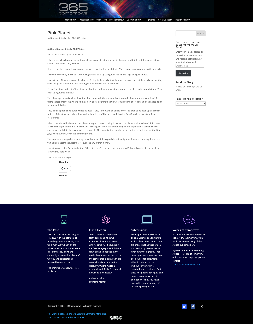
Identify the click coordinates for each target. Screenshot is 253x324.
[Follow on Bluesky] (184, 306)
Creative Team (165, 20)
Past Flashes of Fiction (90, 20)
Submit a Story (134, 20)
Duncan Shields (58, 38)
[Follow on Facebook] (193, 306)
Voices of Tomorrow (114, 20)
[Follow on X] (201, 306)
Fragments (150, 20)
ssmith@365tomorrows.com (186, 264)
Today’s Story (69, 20)
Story (84, 38)
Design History (182, 20)
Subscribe (183, 73)
